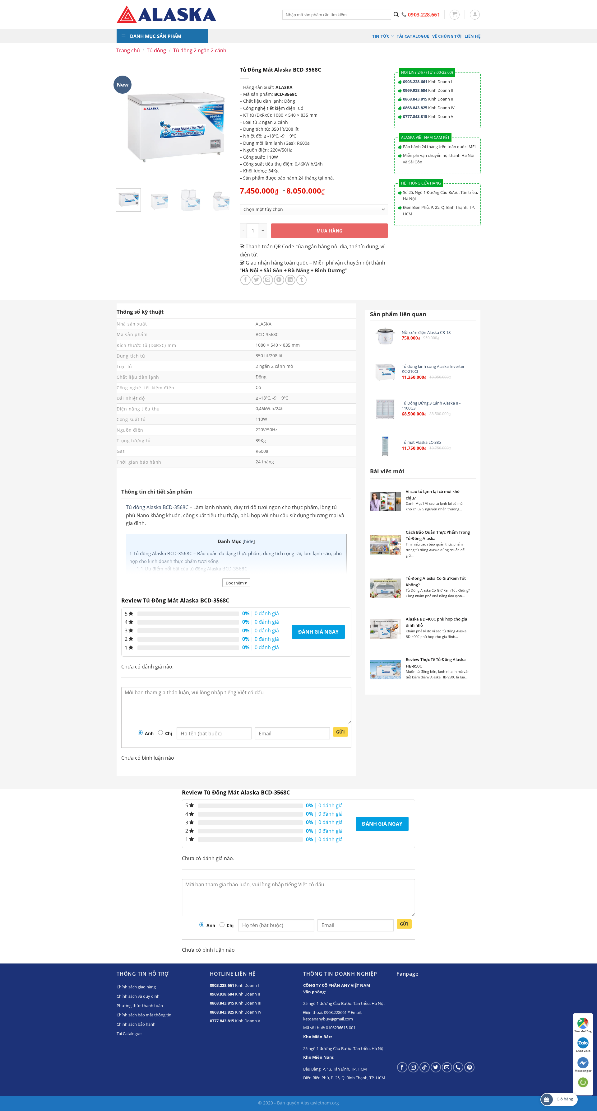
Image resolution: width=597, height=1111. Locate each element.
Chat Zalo (583, 1050)
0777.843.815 (415, 116)
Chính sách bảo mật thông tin (144, 1015)
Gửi (340, 732)
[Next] (226, 204)
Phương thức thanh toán (140, 1005)
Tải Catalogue (413, 36)
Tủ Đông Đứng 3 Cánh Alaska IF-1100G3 (431, 406)
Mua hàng (329, 231)
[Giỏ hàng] (455, 15)
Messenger (583, 1070)
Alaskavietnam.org (320, 1103)
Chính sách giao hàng (136, 987)
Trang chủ (128, 50)
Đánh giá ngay (318, 631)
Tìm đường (583, 1031)
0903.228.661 (415, 81)
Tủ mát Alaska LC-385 (421, 442)
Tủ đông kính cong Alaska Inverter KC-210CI (433, 369)
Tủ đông (156, 50)
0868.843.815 (415, 99)
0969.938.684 (415, 90)
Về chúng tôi (446, 36)
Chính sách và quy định (138, 996)
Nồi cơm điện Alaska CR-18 (426, 332)
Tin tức (381, 36)
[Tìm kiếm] (396, 15)
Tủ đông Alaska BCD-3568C (157, 507)
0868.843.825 (415, 107)
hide (248, 541)
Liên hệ (472, 36)
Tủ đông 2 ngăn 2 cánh (199, 50)
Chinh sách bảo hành (136, 1024)
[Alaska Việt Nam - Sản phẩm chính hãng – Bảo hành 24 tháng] (195, 14)
